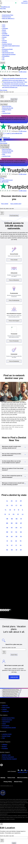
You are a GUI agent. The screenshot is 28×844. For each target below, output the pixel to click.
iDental (4, 30)
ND (21, 532)
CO (12, 505)
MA (16, 518)
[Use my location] (2, 96)
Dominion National (7, 44)
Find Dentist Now (14, 215)
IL (22, 509)
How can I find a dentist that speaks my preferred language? (12, 476)
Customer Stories (6, 109)
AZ (16, 501)
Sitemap (2, 777)
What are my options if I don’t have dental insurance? (12, 469)
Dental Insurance (6, 16)
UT (12, 545)
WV (12, 549)
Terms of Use (11, 777)
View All (2, 62)
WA (7, 549)
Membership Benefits (7, 108)
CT (16, 505)
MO (16, 523)
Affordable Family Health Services (11, 45)
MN (7, 523)
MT (21, 523)
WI (16, 549)
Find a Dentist (3, 90)
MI (21, 518)
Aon (3, 47)
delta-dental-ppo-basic (8, 52)
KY (18, 514)
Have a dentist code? (15, 203)
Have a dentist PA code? (7, 101)
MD (12, 518)
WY (21, 549)
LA (22, 514)
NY (12, 532)
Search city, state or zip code (7, 91)
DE (21, 505)
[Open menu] (0, 5)
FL (5, 509)
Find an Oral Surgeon (14, 320)
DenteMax (4, 33)
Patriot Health (5, 35)
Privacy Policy (8, 781)
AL (7, 501)
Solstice (4, 31)
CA (7, 505)
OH (7, 536)
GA (10, 509)
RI (7, 541)
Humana (4, 37)
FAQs (3, 111)
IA (9, 514)
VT (16, 545)
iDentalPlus (5, 51)
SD (16, 541)
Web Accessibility (22, 777)
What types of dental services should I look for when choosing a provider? (13, 483)
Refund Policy (18, 781)
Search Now (14, 99)
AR (21, 501)
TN (20, 541)
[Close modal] (1, 824)
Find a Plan (3, 8)
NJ (21, 527)
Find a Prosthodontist (14, 300)
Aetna (3, 25)
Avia (3, 38)
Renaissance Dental (7, 49)
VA (20, 545)
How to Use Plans (6, 106)
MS (12, 523)
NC (16, 532)
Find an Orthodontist (14, 280)
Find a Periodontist (14, 341)
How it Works (4, 104)
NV (12, 527)
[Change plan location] (1, 3)
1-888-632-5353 (14, 677)
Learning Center (6, 113)
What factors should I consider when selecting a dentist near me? (11, 447)
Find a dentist (4, 203)
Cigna (3, 26)
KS (13, 514)
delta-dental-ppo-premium (8, 54)
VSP (3, 57)
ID (18, 509)
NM (7, 532)
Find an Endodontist (14, 361)
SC (11, 541)
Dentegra (4, 42)
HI (14, 509)
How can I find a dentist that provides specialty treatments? (11, 454)
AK (12, 501)
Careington (5, 28)
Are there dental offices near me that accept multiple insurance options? (11, 461)
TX (7, 545)
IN (5, 514)
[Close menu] (1, 136)
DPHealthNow (5, 56)
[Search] (1, 133)
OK (12, 536)
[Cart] (4, 133)
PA (21, 536)
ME (7, 518)
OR (16, 536)
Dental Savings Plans (7, 15)
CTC (3, 59)
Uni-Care (4, 40)
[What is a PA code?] (16, 101)
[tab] (4, 203)
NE (7, 527)
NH (16, 527)
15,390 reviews (23, 71)
